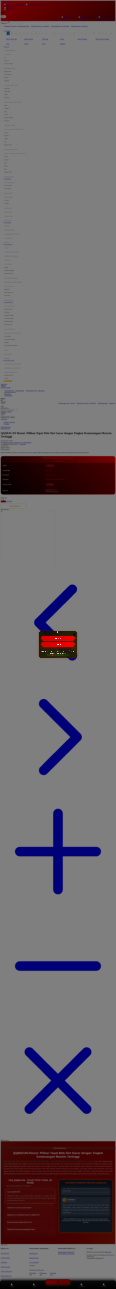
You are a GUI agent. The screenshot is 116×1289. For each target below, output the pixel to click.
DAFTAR (58, 644)
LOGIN (58, 638)
